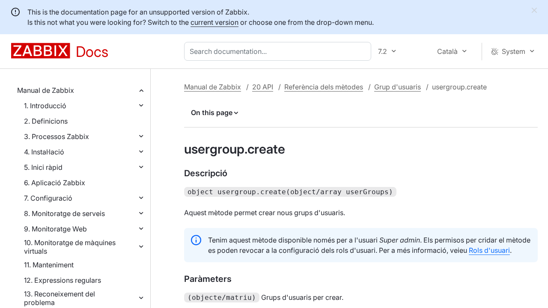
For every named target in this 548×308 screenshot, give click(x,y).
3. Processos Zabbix (56, 136)
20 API (262, 87)
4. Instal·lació (44, 152)
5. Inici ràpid (43, 167)
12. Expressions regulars (62, 280)
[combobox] (279, 51)
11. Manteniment (49, 265)
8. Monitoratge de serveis (64, 213)
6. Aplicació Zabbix (54, 182)
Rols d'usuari (489, 250)
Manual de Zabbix (45, 90)
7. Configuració (48, 198)
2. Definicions (46, 121)
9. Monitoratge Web (55, 229)
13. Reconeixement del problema (59, 298)
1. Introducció (45, 105)
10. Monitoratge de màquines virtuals (70, 246)
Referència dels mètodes (323, 87)
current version (214, 22)
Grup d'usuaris (397, 87)
